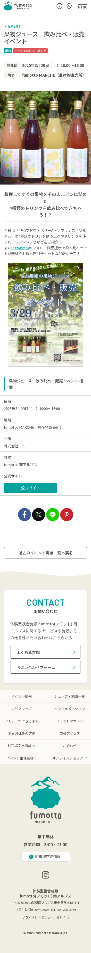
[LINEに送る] (52, 514)
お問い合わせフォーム (36, 667)
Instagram (20, 247)
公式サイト (30, 488)
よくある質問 (28, 652)
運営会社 (63, 917)
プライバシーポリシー (37, 917)
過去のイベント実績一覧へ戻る (45, 553)
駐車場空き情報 (48, 856)
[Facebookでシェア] (24, 514)
